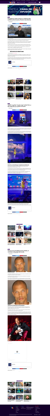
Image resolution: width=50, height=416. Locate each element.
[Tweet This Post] (17, 23)
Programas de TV (16, 4)
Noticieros (20, 4)
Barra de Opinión (24, 4)
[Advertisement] (19, 74)
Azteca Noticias (10, 21)
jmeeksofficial (10, 341)
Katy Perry (17, 213)
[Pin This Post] (21, 23)
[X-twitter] (21, 2)
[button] (39, 2)
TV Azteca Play (36, 4)
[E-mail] (8, 65)
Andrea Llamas (10, 410)
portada (20, 213)
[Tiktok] (20, 2)
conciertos (14, 213)
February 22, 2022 (15, 53)
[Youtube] (19, 2)
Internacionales (23, 0)
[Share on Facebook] (14, 23)
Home (12, 4)
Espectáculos (33, 0)
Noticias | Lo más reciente (30, 4)
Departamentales (18, 0)
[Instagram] (23, 2)
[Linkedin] (24, 2)
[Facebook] (17, 2)
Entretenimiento (28, 0)
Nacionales (13, 0)
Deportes (37, 0)
